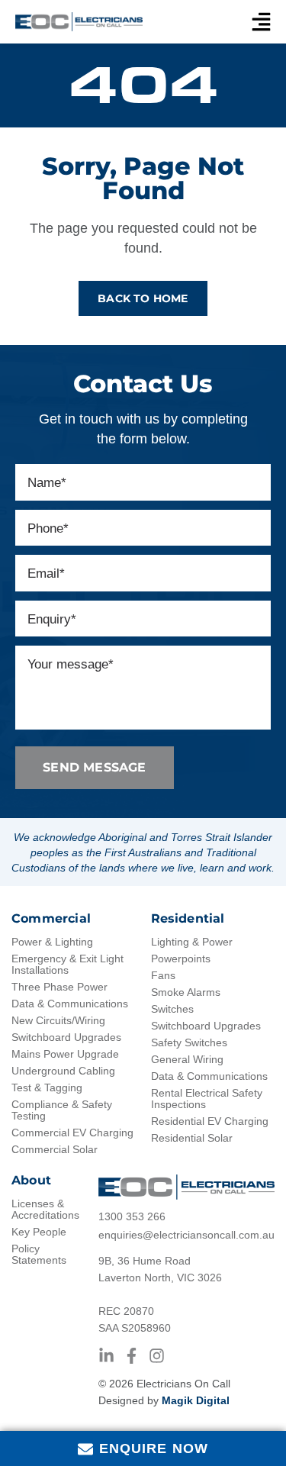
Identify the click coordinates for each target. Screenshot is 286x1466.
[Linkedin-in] (106, 1356)
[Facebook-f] (132, 1356)
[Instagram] (157, 1356)
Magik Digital (196, 1400)
